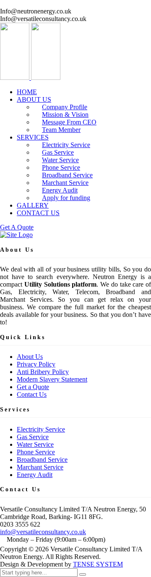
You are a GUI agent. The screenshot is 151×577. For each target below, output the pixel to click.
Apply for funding (66, 197)
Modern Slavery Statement (52, 379)
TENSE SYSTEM (98, 564)
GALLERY (33, 205)
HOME (27, 91)
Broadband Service (42, 459)
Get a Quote (33, 386)
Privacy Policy (36, 364)
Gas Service (33, 436)
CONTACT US (38, 212)
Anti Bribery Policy (43, 371)
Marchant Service (40, 467)
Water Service (35, 444)
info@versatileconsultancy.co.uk (43, 531)
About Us (30, 356)
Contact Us (32, 394)
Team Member (61, 129)
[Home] (16, 234)
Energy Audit (34, 474)
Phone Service (36, 452)
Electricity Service (41, 429)
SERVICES (33, 137)
